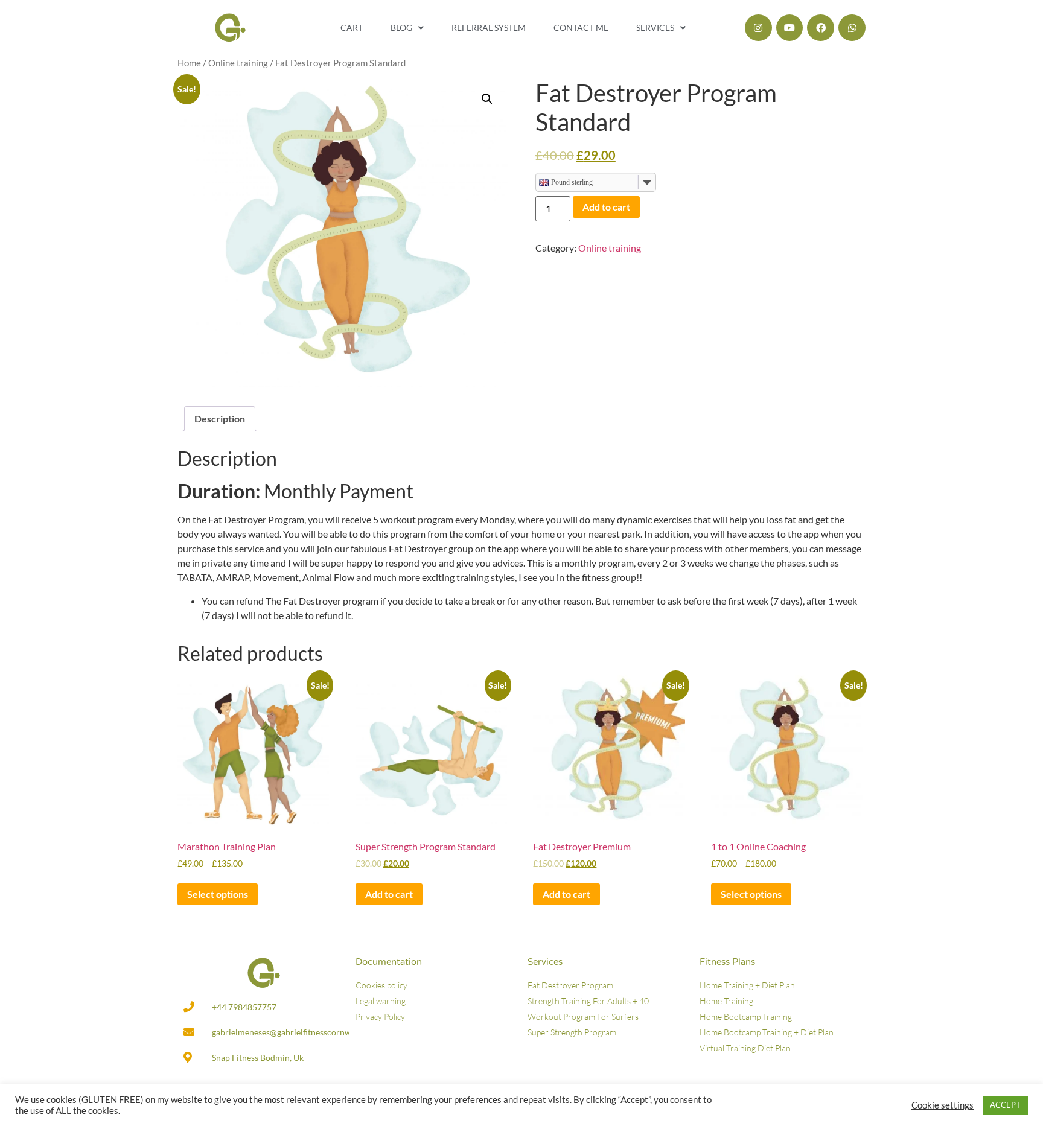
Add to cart (606, 206)
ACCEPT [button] (1005, 1105)
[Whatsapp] (852, 28)
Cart (351, 27)
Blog (401, 27)
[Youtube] (789, 28)
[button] (487, 99)
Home (189, 62)
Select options (217, 894)
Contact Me (580, 27)
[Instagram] (758, 28)
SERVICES (655, 27)
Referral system (488, 27)
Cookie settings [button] (942, 1105)
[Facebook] (820, 28)
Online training (238, 62)
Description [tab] (219, 418)
